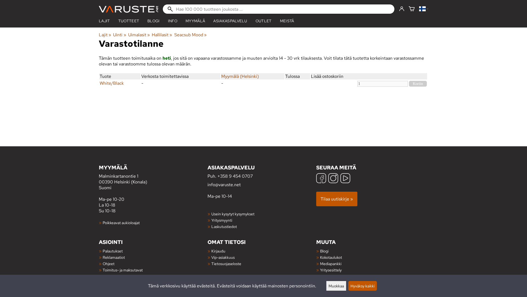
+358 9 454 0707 (235, 176)
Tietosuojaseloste (226, 263)
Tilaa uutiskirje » (337, 199)
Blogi (324, 251)
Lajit (104, 20)
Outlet (264, 20)
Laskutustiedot (224, 226)
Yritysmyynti (221, 220)
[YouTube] (345, 179)
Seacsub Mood (190, 35)
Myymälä (195, 20)
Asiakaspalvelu (230, 20)
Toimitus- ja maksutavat (123, 270)
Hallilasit (162, 35)
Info (172, 20)
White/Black (112, 83)
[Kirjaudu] (401, 9)
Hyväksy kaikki (363, 285)
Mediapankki (330, 263)
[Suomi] (423, 9)
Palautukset (113, 251)
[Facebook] (321, 179)
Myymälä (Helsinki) (240, 76)
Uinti (119, 35)
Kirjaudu (218, 251)
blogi (153, 20)
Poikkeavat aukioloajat (121, 222)
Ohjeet (108, 263)
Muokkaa (336, 285)
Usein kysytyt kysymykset (232, 213)
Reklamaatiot (114, 257)
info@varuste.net (224, 185)
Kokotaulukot (331, 257)
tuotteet (128, 20)
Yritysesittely (331, 270)
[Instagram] (333, 179)
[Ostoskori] (412, 9)
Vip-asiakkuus (223, 257)
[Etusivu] (128, 9)
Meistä (287, 20)
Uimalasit (139, 35)
